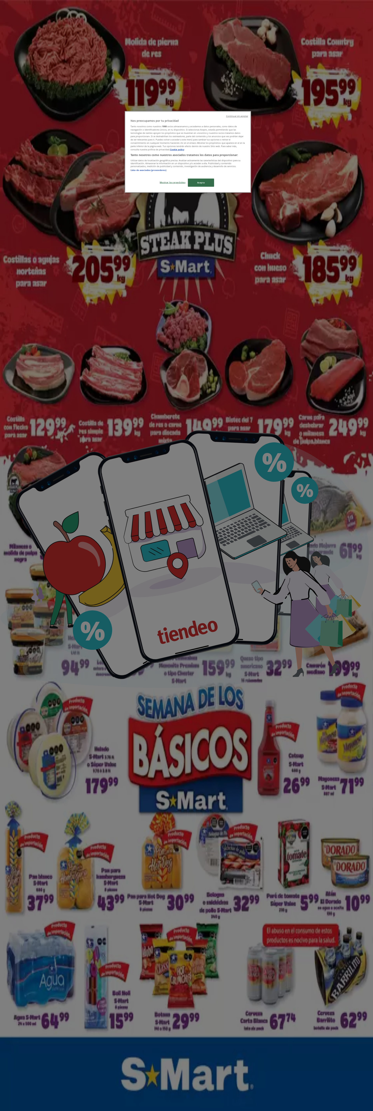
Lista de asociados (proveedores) (148, 170)
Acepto (201, 182)
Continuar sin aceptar (237, 116)
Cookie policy (177, 149)
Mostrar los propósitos (173, 182)
